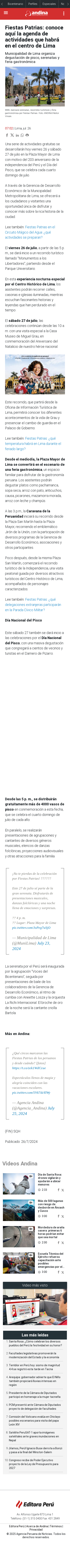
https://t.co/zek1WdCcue (29, 1068)
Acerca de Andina (37, 1526)
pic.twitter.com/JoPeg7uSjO (31, 928)
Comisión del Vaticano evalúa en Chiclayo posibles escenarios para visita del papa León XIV (34, 1420)
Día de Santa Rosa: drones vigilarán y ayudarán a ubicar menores (50, 1179)
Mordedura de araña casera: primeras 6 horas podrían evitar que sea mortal (51, 1232)
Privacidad (36, 1529)
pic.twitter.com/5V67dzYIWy (31, 1092)
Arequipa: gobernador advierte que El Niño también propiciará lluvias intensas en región (34, 1381)
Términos (56, 1526)
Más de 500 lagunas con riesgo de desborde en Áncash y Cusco (51, 1205)
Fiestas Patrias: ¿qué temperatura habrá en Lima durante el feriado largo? (33, 443)
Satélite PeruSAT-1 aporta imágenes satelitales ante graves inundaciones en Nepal (34, 1436)
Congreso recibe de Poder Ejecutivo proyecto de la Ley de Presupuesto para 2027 (33, 1464)
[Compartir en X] (62, 1190)
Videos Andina (19, 1163)
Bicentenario (15, 3)
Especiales (49, 3)
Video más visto (35, 1285)
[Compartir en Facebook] (59, 1190)
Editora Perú (16, 1526)
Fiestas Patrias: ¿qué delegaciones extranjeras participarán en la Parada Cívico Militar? (33, 605)
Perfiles (32, 3)
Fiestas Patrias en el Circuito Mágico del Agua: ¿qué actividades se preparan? (30, 232)
